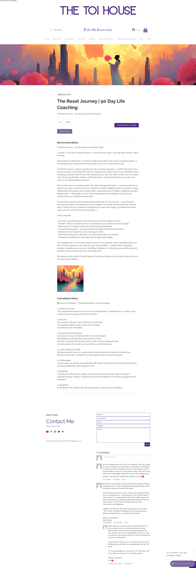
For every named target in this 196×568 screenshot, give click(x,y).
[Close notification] (193, 551)
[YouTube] (47, 431)
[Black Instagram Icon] (55, 431)
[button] (145, 29)
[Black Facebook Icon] (51, 431)
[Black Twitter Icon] (59, 431)
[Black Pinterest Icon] (62, 431)
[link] (64, 131)
